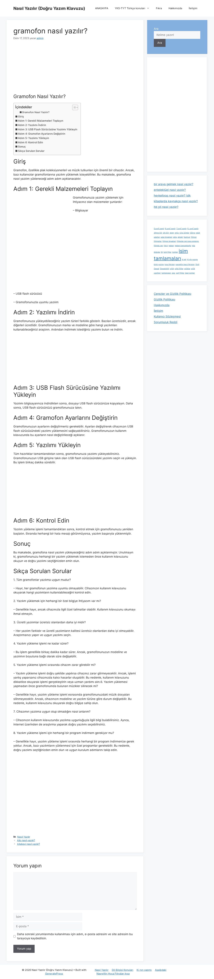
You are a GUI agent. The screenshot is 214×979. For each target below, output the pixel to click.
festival (187, 237)
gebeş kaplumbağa (183, 246)
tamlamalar (166, 273)
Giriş (21, 116)
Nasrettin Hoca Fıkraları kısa (113, 973)
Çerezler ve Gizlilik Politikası (172, 293)
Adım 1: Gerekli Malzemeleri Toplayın (40, 120)
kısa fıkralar (170, 264)
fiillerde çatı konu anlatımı (188, 241)
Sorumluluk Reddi (165, 322)
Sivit (197, 264)
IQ (162, 252)
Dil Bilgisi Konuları (122, 969)
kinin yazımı (159, 264)
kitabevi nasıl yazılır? (28, 844)
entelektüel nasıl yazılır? (170, 190)
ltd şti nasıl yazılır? (166, 207)
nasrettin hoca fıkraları (185, 264)
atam (172, 233)
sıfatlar (187, 269)
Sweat (156, 269)
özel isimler (190, 273)
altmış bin (158, 233)
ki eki (184, 259)
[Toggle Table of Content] (73, 107)
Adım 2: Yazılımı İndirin (32, 125)
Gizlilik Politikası (164, 299)
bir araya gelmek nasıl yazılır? (173, 184)
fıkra (166, 246)
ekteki (180, 237)
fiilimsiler (158, 241)
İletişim (193, 8)
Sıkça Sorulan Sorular (31, 150)
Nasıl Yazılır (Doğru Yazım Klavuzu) (49, 8)
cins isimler (184, 233)
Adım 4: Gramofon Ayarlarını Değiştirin (41, 133)
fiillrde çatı (158, 246)
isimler (175, 252)
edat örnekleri (166, 237)
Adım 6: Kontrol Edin (30, 142)
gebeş (171, 246)
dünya (192, 233)
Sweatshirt (164, 269)
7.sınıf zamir (181, 229)
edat (198, 233)
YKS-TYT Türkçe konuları (130, 8)
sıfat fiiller (179, 269)
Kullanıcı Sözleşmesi (167, 316)
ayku (177, 233)
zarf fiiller (180, 273)
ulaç (173, 273)
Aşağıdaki (160, 969)
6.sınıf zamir (170, 229)
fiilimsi (194, 237)
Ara (156, 28)
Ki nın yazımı (144, 969)
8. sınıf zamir (192, 229)
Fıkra (159, 8)
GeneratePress (54, 973)
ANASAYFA (101, 8)
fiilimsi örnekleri (169, 241)
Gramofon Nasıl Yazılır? (35, 112)
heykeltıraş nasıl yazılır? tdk (172, 195)
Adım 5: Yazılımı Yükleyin (33, 138)
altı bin (166, 233)
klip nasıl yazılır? (26, 840)
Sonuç (22, 146)
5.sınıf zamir (159, 229)
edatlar (157, 237)
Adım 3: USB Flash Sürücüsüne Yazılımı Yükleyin (47, 129)
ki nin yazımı (192, 259)
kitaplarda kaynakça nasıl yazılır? (176, 201)
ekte (175, 237)
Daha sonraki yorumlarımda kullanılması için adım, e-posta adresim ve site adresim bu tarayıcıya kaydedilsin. (75, 936)
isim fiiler (167, 252)
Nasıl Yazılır (23, 836)
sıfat (172, 269)
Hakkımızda (175, 8)
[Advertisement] (75, 69)
